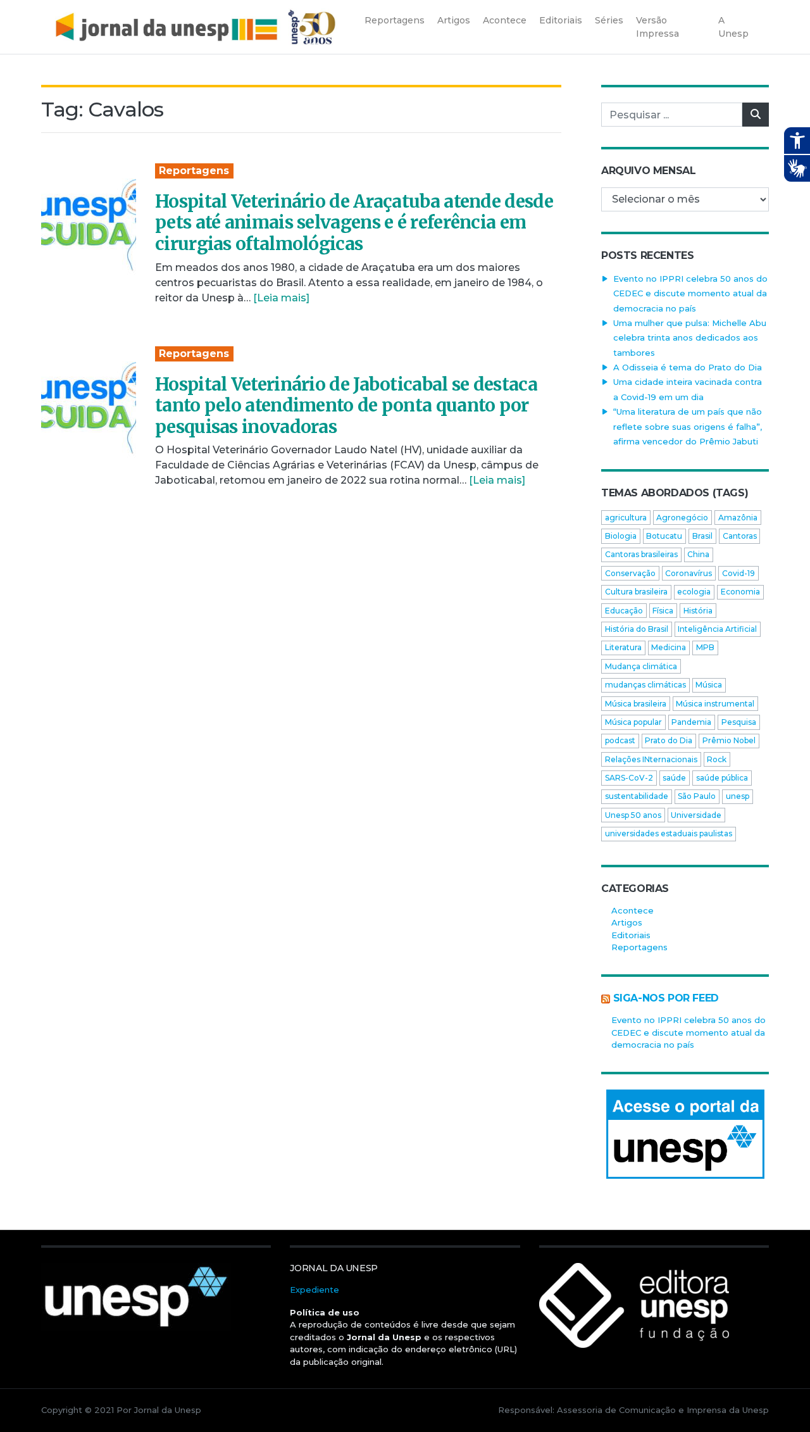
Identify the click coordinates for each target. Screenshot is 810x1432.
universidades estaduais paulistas (668, 833)
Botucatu (664, 536)
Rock (716, 759)
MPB (705, 647)
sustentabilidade (636, 796)
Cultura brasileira (636, 591)
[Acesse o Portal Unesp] (685, 1134)
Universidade (696, 815)
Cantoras (740, 536)
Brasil (702, 536)
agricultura (626, 517)
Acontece (632, 910)
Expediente (314, 1289)
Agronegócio (682, 517)
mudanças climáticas (645, 684)
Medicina (668, 647)
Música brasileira (635, 703)
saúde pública (722, 777)
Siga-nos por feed (666, 998)
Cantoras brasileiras (641, 554)
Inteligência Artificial (717, 629)
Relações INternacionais (651, 759)
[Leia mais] (281, 298)
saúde (674, 777)
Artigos (626, 922)
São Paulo (697, 796)
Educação (624, 610)
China (698, 554)
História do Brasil (636, 629)
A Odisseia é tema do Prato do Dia (687, 367)
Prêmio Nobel (729, 740)
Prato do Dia (668, 740)
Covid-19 (738, 573)
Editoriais (631, 935)
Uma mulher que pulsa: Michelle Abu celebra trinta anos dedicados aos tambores (689, 338)
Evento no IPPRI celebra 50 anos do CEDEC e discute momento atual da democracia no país (690, 293)
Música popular (633, 722)
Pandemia (691, 722)
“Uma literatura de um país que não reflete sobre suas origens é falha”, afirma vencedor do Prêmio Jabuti (687, 426)
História (698, 610)
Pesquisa (738, 722)
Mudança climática (641, 666)
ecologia (694, 591)
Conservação (630, 573)
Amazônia (737, 517)
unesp (737, 796)
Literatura (623, 647)
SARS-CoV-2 (629, 777)
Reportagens (194, 171)
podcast (620, 740)
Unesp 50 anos (633, 815)
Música (708, 684)
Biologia (621, 536)
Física (662, 610)
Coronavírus (688, 573)
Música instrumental (715, 703)
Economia (740, 591)
